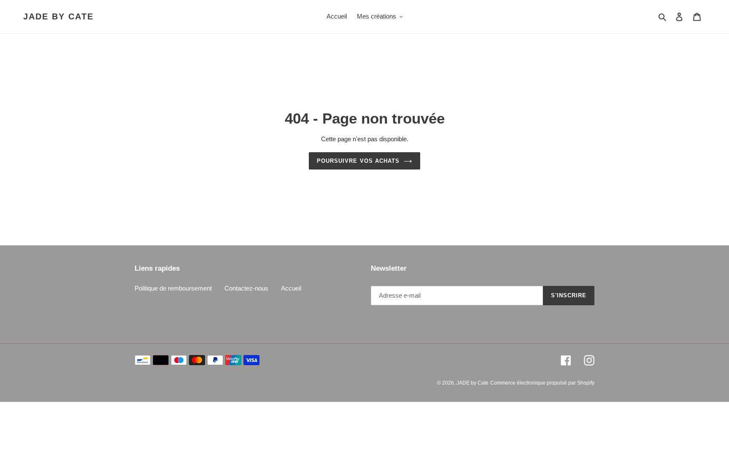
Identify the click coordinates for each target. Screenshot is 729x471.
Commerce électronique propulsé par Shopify (542, 383)
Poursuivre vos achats (358, 161)
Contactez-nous (246, 288)
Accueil (291, 288)
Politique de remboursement (173, 288)
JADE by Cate (58, 16)
